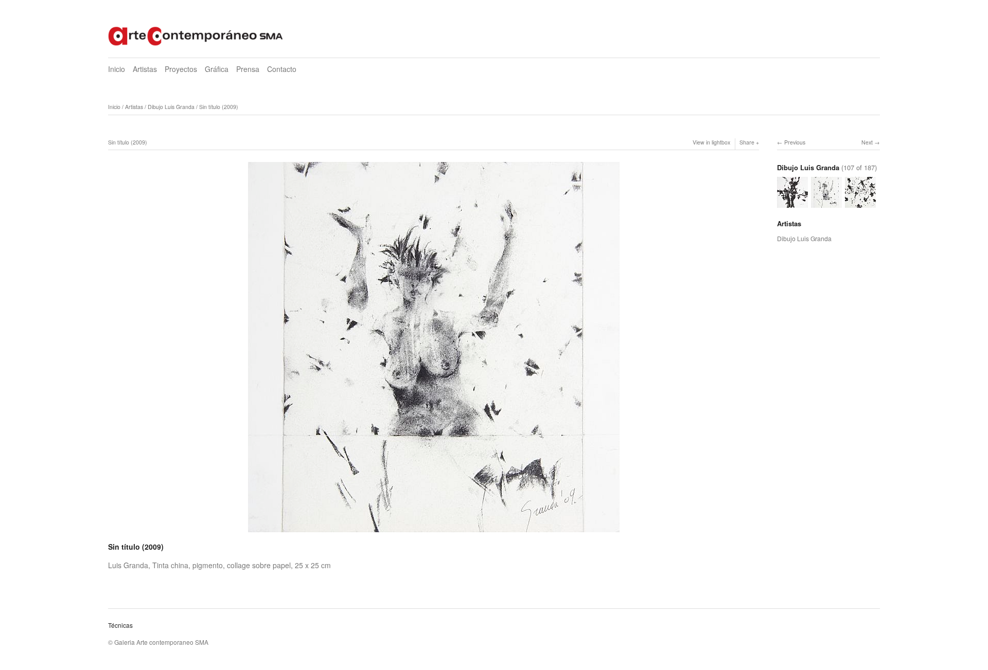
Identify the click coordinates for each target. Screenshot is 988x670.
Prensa (247, 69)
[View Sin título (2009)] (792, 202)
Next (867, 142)
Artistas (145, 69)
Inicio (116, 69)
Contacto (281, 69)
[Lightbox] (434, 533)
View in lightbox (711, 142)
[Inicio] (195, 34)
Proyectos (181, 69)
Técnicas (120, 625)
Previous (794, 142)
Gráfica (216, 69)
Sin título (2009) (218, 107)
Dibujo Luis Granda (171, 107)
